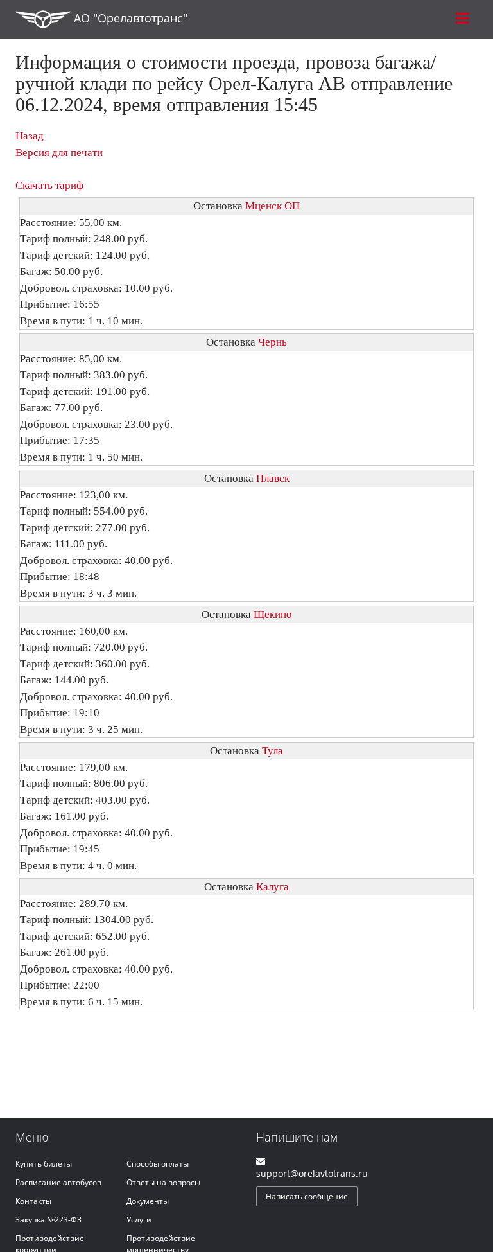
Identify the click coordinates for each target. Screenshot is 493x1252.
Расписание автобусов (58, 1182)
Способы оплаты (157, 1163)
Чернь (272, 342)
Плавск (273, 478)
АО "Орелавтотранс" (129, 18)
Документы (147, 1200)
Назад (29, 136)
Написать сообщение (307, 1196)
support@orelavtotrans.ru (312, 1173)
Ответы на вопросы (163, 1182)
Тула (272, 751)
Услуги (138, 1219)
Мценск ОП (272, 206)
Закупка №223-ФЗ (48, 1219)
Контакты (33, 1200)
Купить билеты (43, 1163)
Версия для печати (59, 152)
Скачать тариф (49, 185)
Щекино (273, 614)
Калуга (272, 887)
